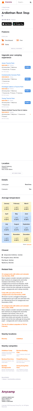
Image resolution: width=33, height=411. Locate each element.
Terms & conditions (7, 401)
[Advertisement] (16, 141)
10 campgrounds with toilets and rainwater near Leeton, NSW (15, 306)
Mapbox (4, 379)
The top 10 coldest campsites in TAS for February (14, 325)
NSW (3, 9)
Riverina (7, 9)
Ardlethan (19, 338)
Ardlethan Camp (7, 350)
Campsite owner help (8, 397)
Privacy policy (6, 400)
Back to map (6, 7)
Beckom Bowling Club (21, 351)
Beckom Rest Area (8, 359)
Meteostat (29, 244)
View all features (16, 48)
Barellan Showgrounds (6, 366)
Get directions (16, 173)
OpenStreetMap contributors (14, 379)
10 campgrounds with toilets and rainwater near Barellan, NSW (15, 275)
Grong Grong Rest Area (22, 366)
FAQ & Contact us (7, 398)
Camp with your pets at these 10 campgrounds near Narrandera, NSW (13, 293)
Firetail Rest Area (21, 359)
